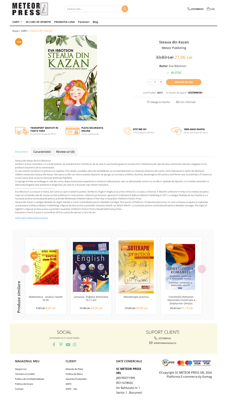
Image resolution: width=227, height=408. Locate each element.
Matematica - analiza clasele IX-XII (46, 298)
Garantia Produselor (76, 379)
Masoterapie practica (136, 296)
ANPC (69, 383)
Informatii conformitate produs (31, 218)
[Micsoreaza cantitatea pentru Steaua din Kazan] (149, 82)
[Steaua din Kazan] (70, 78)
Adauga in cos (184, 82)
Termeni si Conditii (25, 374)
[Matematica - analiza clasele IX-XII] (46, 267)
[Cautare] (124, 8)
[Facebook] (54, 345)
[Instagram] (75, 345)
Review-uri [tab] (65, 152)
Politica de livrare (24, 383)
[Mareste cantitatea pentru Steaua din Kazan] (161, 82)
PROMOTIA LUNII (64, 22)
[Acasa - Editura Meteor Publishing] (30, 9)
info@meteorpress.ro (164, 343)
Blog (95, 22)
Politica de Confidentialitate (29, 379)
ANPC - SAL (71, 388)
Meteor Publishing (174, 48)
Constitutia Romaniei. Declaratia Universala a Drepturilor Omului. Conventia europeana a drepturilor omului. (181, 300)
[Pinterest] (61, 345)
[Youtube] (68, 345)
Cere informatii (187, 102)
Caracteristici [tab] (42, 152)
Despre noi (20, 369)
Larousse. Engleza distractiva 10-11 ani (91, 298)
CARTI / (25, 30)
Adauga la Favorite (160, 102)
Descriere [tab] (21, 152)
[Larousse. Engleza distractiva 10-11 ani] (91, 267)
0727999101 (164, 338)
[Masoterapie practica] (136, 267)
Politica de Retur (74, 374)
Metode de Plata (74, 369)
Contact (19, 388)
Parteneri (83, 22)
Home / (16, 30)
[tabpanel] (70, 78)
